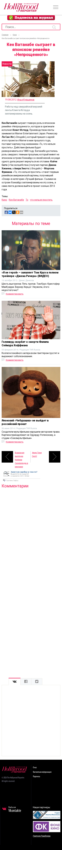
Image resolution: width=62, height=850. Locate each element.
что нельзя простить (41, 199)
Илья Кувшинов (25, 99)
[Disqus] (31, 533)
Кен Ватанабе (16, 199)
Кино (4, 199)
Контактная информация (42, 772)
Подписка (36, 776)
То (27, 199)
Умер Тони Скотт (37, 454)
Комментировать (14, 294)
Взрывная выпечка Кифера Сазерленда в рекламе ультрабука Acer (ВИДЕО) (21, 457)
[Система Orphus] (21, 481)
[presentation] (14, 681)
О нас (35, 767)
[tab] (15, 681)
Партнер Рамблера (41, 836)
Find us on (14, 809)
